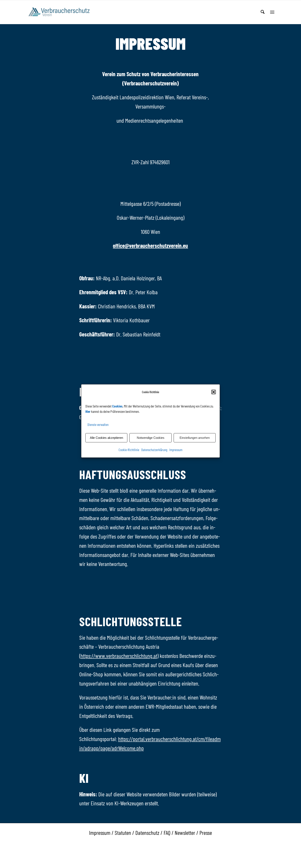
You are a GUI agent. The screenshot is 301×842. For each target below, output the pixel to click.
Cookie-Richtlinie (129, 450)
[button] (214, 392)
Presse (205, 832)
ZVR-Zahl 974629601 (150, 161)
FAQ (167, 832)
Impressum (175, 450)
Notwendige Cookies (150, 437)
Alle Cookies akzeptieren (106, 437)
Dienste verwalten (98, 424)
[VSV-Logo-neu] (62, 12)
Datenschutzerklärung (154, 450)
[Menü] (272, 12)
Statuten (123, 832)
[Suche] (262, 12)
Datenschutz (147, 832)
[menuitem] (262, 12)
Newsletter (185, 832)
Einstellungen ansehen (195, 437)
